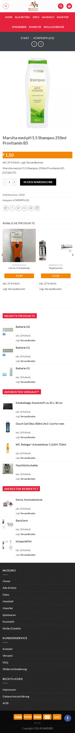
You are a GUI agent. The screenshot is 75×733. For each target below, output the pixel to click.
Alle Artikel (22, 17)
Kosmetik (35, 27)
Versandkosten (34, 162)
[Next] (72, 262)
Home (8, 17)
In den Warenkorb (38, 182)
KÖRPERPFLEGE (43, 38)
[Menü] (6, 6)
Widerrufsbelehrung (15, 669)
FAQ (5, 662)
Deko (36, 17)
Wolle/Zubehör (54, 27)
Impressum (9, 689)
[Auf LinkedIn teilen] (37, 208)
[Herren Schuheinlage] (19, 245)
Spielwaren (19, 27)
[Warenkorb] (69, 6)
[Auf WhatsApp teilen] (6, 208)
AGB (6, 703)
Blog (37, 723)
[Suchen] (60, 6)
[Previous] (2, 262)
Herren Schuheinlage (19, 268)
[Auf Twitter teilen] (18, 208)
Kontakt (8, 648)
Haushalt (48, 17)
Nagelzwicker (56, 268)
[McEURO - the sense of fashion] (33, 6)
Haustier (63, 17)
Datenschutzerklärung (16, 696)
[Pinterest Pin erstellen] (31, 208)
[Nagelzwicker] (55, 245)
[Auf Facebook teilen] (12, 208)
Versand (7, 655)
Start (25, 38)
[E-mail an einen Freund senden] (25, 208)
